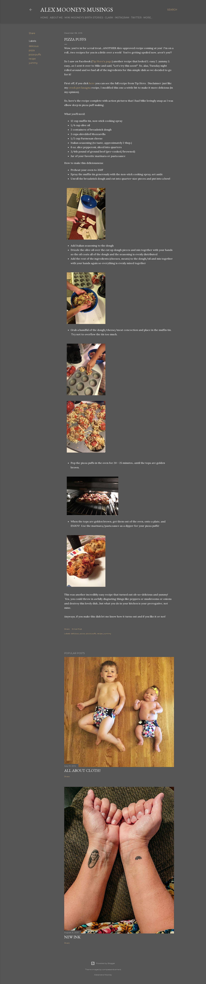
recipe (32, 58)
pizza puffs (35, 54)
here (92, 83)
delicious (33, 46)
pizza (32, 50)
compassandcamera (111, 969)
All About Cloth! (82, 770)
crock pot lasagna (80, 87)
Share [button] (32, 33)
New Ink (72, 936)
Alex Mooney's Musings (76, 9)
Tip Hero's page (102, 61)
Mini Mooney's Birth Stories (84, 17)
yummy (33, 62)
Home (44, 17)
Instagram (122, 17)
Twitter (136, 17)
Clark (109, 17)
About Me (56, 17)
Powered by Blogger (105, 963)
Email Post (77, 629)
